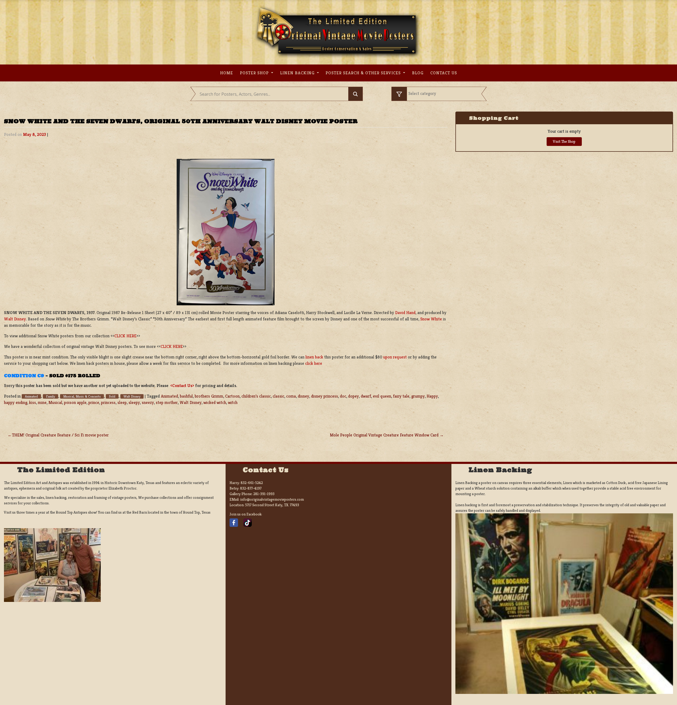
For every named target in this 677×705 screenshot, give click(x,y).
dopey (353, 396)
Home (226, 73)
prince (93, 402)
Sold (112, 396)
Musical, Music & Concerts (82, 396)
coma (291, 396)
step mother (167, 402)
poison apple (75, 402)
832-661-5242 (252, 482)
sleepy (134, 402)
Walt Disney (15, 319)
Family (50, 396)
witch (232, 402)
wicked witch (214, 402)
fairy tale (401, 396)
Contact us (443, 73)
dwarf (366, 396)
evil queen (382, 396)
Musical (55, 402)
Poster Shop (255, 73)
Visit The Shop (564, 141)
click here (313, 363)
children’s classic (256, 396)
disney (303, 396)
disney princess (324, 396)
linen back (314, 357)
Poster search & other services (364, 73)
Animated (31, 396)
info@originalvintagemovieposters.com (272, 499)
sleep (122, 402)
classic (278, 396)
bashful (186, 396)
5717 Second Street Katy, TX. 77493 (272, 505)
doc (343, 396)
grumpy (418, 396)
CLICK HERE (125, 336)
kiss (32, 402)
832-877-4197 (251, 488)
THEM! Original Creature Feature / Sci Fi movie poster (60, 435)
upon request (395, 357)
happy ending (15, 402)
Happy (432, 396)
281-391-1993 (264, 493)
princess (108, 402)
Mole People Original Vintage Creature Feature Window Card (384, 435)
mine (42, 402)
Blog (417, 73)
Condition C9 (24, 375)
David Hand (405, 312)
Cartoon (232, 396)
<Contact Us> (182, 385)
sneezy (148, 402)
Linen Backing (298, 73)
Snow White (431, 319)
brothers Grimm (209, 396)
